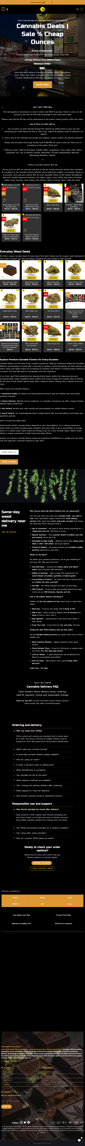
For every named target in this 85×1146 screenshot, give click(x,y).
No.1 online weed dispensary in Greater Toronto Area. (44, 1049)
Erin (47, 75)
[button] (3, 9)
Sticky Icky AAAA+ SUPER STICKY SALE (32, 206)
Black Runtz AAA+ (53, 282)
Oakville (50, 72)
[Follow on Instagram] (21, 1122)
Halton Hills (24, 75)
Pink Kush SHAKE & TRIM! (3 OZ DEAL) (32, 236)
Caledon (66, 78)
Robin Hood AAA (53, 205)
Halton (32, 75)
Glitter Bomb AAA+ (31, 282)
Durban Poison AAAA (75, 282)
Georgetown (65, 72)
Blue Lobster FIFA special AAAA (31, 344)
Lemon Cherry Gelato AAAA (75, 344)
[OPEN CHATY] (79, 1140)
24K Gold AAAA (53, 311)
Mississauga (48, 78)
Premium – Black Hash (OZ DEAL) (74, 206)
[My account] (7, 9)
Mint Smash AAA (32, 311)
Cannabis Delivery (14, 1049)
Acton (16, 75)
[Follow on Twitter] (25, 1122)
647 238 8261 (22, 138)
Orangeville (40, 75)
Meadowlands (29, 78)
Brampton (58, 78)
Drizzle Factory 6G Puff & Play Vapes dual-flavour (75, 313)
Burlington (42, 72)
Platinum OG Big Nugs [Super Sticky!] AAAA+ (11, 236)
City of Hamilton (56, 75)
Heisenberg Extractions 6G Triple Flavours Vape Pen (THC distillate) (9, 345)
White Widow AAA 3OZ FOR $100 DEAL (11, 206)
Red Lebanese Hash (10, 282)
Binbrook (39, 78)
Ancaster (18, 78)
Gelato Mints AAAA (10, 311)
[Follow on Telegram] (28, 1122)
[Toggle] (14, 731)
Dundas (67, 75)
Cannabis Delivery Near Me (46, 165)
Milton (56, 72)
